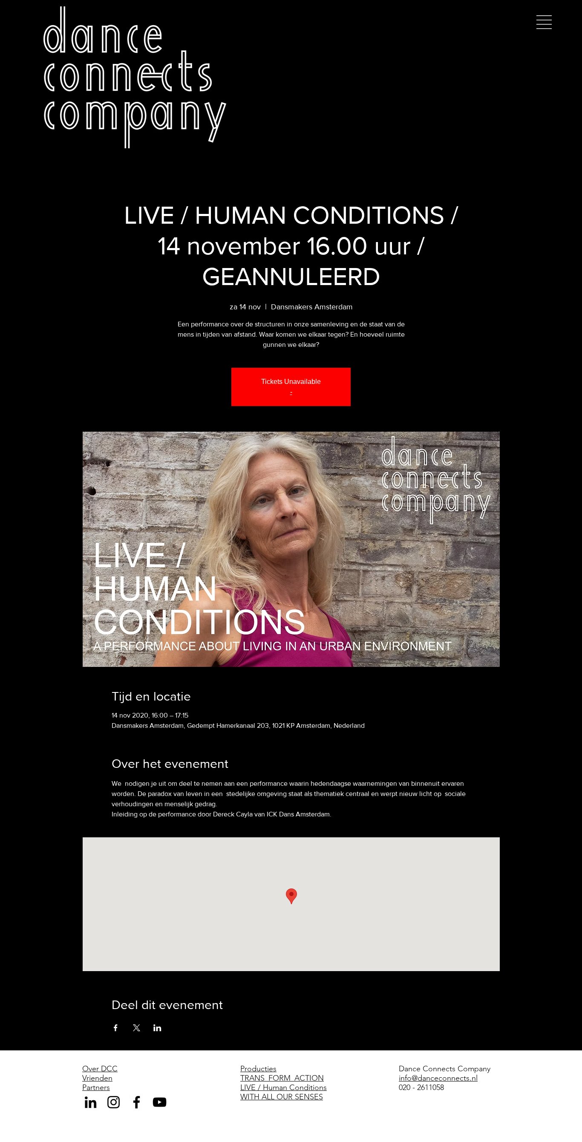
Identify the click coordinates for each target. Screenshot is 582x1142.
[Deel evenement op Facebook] (116, 1027)
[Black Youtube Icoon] (159, 1102)
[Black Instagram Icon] (113, 1102)
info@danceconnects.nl (438, 1078)
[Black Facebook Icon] (136, 1102)
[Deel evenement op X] (137, 1027)
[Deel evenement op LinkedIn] (157, 1027)
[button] (544, 22)
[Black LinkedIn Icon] (90, 1102)
